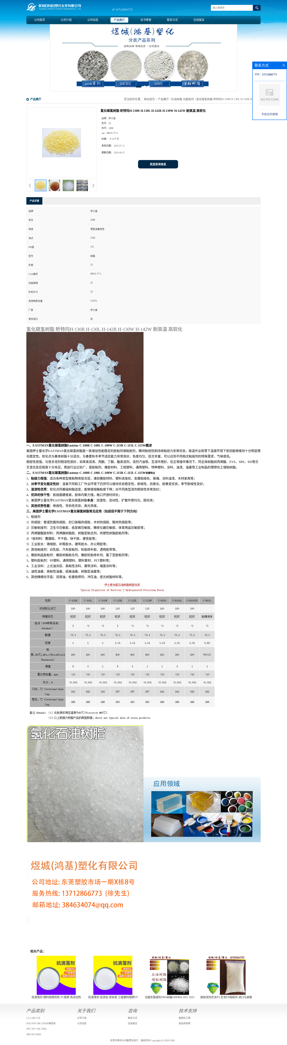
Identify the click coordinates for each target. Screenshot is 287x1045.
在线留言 (198, 19)
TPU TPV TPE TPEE (36, 1029)
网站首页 (149, 99)
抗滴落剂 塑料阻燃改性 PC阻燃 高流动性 (56, 997)
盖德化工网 (184, 1018)
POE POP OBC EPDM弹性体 (41, 1023)
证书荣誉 (145, 19)
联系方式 (172, 19)
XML (172, 1040)
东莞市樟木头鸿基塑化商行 (124, 1040)
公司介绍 (66, 19)
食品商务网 (184, 1023)
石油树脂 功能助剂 (182, 99)
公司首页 (39, 19)
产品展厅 (119, 19)
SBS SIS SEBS (33, 1034)
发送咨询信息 (158, 164)
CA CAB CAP (33, 1018)
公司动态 (92, 19)
